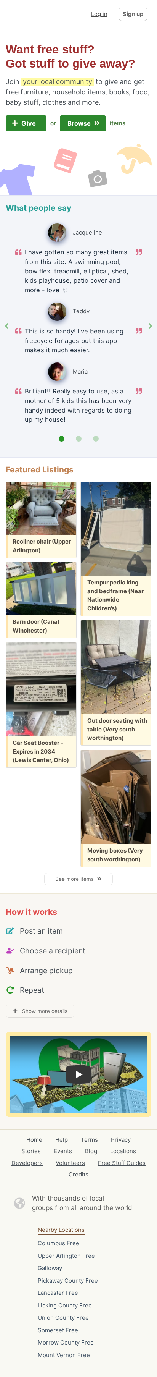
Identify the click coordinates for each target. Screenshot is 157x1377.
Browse (80, 123)
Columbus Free (58, 1243)
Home (34, 1139)
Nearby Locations (61, 1229)
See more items (76, 879)
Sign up (133, 14)
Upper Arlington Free (66, 1255)
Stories (31, 1151)
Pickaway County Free (68, 1280)
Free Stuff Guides (122, 1163)
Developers (27, 1163)
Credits (78, 1174)
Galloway (50, 1268)
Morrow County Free (66, 1342)
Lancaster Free (58, 1292)
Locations (123, 1151)
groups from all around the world (82, 1208)
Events (63, 1151)
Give (29, 123)
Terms (89, 1139)
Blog (91, 1151)
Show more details (42, 1011)
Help (61, 1139)
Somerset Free (58, 1330)
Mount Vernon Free (64, 1355)
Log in (99, 14)
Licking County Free (65, 1305)
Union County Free (63, 1317)
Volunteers (70, 1163)
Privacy (121, 1139)
